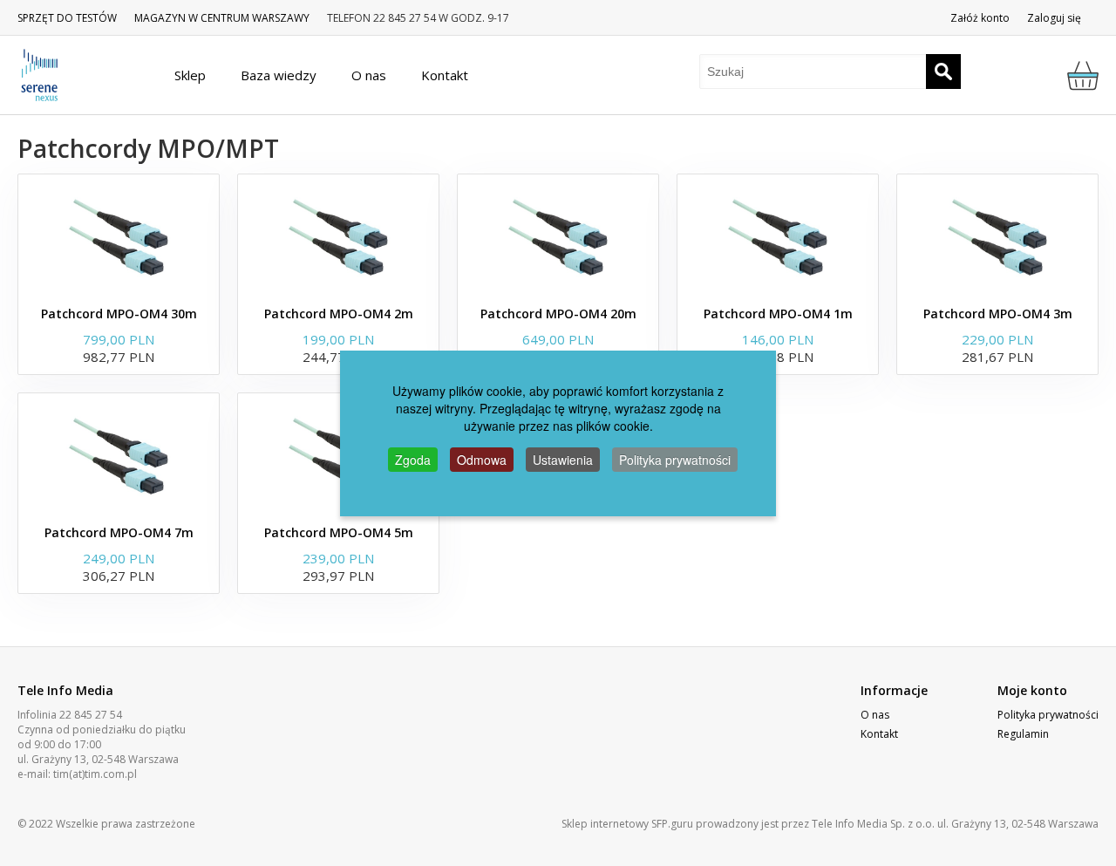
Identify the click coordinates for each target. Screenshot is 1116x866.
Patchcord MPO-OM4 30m (119, 313)
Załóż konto (980, 17)
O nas (875, 714)
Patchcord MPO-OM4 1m (778, 313)
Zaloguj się (1054, 17)
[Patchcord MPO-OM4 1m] (777, 235)
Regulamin (1023, 733)
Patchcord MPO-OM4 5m (338, 532)
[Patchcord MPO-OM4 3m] (997, 235)
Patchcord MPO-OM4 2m (338, 313)
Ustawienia (563, 459)
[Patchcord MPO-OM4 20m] (558, 235)
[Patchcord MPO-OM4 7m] (118, 454)
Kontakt (879, 733)
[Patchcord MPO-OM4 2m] (338, 235)
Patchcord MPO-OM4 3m (997, 313)
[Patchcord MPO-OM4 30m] (118, 235)
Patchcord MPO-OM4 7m (119, 532)
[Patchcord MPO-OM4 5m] (338, 454)
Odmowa (482, 459)
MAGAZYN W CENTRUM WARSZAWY (222, 17)
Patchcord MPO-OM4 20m (558, 313)
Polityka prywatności (1048, 714)
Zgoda (413, 459)
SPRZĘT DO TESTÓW (67, 17)
